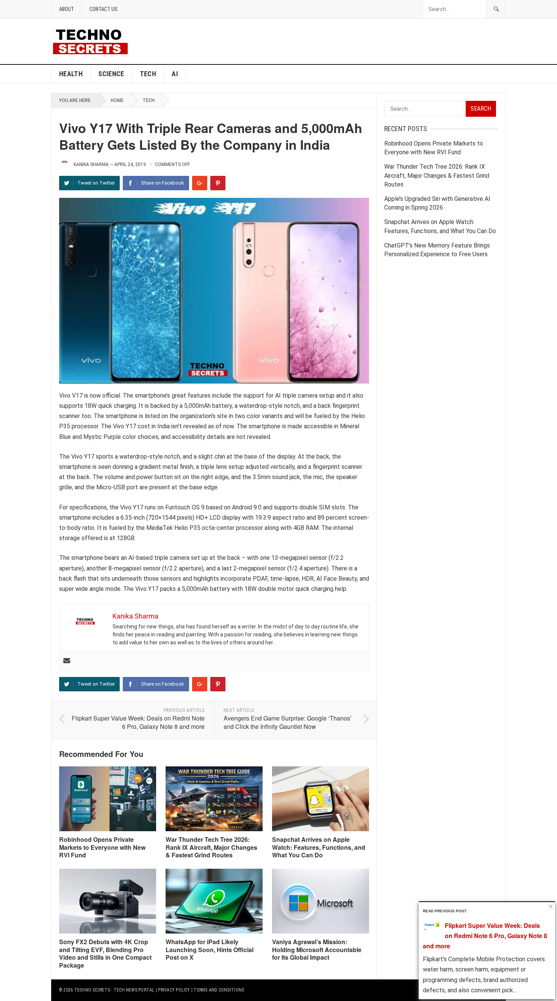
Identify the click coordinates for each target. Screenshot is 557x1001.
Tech (148, 74)
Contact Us (103, 9)
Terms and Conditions (219, 990)
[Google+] (199, 183)
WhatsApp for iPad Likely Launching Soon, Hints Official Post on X (209, 949)
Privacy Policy (174, 990)
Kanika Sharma (91, 164)
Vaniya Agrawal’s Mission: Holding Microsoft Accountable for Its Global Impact (316, 949)
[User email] (66, 661)
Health (71, 74)
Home (117, 100)
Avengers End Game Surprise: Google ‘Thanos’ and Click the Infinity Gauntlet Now (288, 722)
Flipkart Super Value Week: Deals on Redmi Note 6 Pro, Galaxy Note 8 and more (138, 722)
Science (111, 74)
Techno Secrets (92, 990)
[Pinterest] (217, 183)
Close (550, 906)
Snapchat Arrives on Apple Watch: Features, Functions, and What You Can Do (318, 847)
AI (175, 74)
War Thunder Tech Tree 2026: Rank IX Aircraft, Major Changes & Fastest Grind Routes (211, 847)
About (66, 9)
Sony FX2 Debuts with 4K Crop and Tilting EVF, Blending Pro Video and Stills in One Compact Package (105, 953)
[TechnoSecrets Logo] (93, 40)
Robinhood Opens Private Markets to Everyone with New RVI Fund (102, 847)
